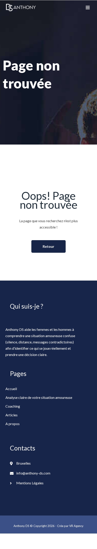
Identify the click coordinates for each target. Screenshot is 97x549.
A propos (12, 424)
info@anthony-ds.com (33, 473)
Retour (48, 246)
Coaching (12, 406)
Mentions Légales (30, 483)
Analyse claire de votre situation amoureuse (38, 397)
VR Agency (76, 526)
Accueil (11, 388)
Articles (11, 415)
